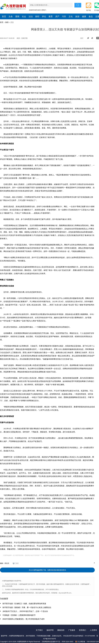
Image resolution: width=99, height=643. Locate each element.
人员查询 (93, 630)
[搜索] (77, 5)
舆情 (7, 22)
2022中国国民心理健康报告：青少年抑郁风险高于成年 (24, 619)
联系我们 (82, 630)
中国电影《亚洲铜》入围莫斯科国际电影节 (19, 615)
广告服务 (71, 630)
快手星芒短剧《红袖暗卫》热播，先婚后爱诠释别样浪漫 (24, 603)
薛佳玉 (7, 563)
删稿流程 (60, 630)
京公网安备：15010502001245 (88, 641)
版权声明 (50, 630)
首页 (1, 22)
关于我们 (39, 630)
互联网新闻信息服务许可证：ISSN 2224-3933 (57, 641)
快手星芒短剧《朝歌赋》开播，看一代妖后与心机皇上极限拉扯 (27, 607)
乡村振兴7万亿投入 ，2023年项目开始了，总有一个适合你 (25, 611)
